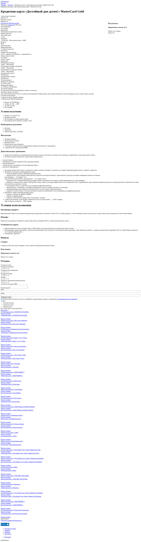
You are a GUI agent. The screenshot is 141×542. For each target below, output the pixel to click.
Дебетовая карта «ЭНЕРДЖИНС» (12, 375)
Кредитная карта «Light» (9, 436)
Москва (3, 3)
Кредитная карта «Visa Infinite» (11, 393)
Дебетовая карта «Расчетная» (10, 384)
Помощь (7, 532)
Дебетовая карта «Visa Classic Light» (12, 358)
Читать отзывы (6, 313)
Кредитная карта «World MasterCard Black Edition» (17, 410)
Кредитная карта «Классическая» (12, 427)
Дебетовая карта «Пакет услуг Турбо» (13, 341)
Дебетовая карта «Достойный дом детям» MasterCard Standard (21, 496)
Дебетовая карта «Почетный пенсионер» (14, 513)
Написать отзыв (13, 23)
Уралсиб (10, 5)
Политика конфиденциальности (11, 520)
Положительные (8, 303)
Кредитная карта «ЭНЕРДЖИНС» (12, 505)
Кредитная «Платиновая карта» (11, 444)
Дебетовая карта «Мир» (8, 470)
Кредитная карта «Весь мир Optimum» (13, 324)
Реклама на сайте (10, 528)
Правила (7, 530)
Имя (2, 289)
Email (2, 293)
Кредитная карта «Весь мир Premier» (13, 350)
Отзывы (11, 25)
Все (4, 301)
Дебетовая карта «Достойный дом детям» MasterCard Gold (20, 453)
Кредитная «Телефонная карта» (11, 419)
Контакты (8, 534)
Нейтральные (7, 307)
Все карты (4, 310)
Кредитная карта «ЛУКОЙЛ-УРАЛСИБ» (14, 479)
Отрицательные (8, 305)
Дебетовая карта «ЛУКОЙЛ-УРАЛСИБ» (14, 315)
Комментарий (5, 288)
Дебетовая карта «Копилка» (10, 488)
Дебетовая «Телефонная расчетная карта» (14, 332)
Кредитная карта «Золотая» (10, 367)
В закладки (4, 23)
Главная (3, 5)
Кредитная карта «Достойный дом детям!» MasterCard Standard (21, 462)
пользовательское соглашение (67, 299)
